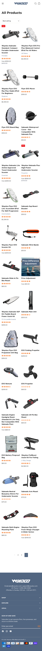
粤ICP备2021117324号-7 (19, 639)
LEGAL (4, 608)
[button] (6, 58)
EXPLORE (5, 603)
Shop (4, 598)
